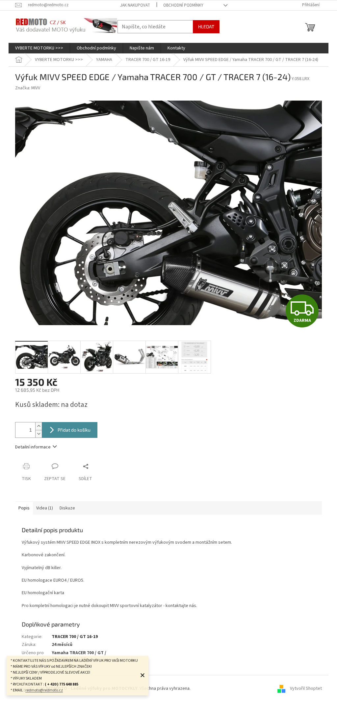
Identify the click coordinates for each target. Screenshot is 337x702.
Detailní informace (33, 447)
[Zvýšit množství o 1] (38, 426)
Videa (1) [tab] (44, 508)
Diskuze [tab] (67, 508)
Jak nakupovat (135, 5)
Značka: (27, 88)
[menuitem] (39, 48)
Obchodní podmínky (183, 5)
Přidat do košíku (74, 430)
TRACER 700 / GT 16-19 (75, 636)
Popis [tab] (24, 508)
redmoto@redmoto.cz (44, 690)
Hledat (206, 26)
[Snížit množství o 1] (38, 434)
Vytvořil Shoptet (306, 688)
